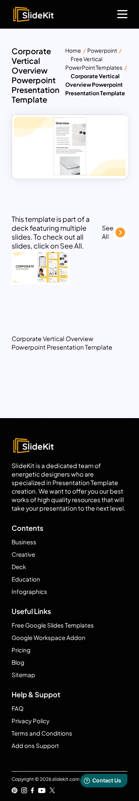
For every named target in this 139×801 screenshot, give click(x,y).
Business (24, 541)
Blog (18, 662)
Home (73, 50)
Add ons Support (35, 745)
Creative (23, 554)
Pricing (21, 649)
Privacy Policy (30, 720)
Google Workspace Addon (48, 637)
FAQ (18, 708)
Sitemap (23, 674)
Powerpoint (102, 50)
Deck (19, 566)
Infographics (29, 591)
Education (26, 579)
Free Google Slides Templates (53, 625)
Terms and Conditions (42, 733)
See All (108, 232)
